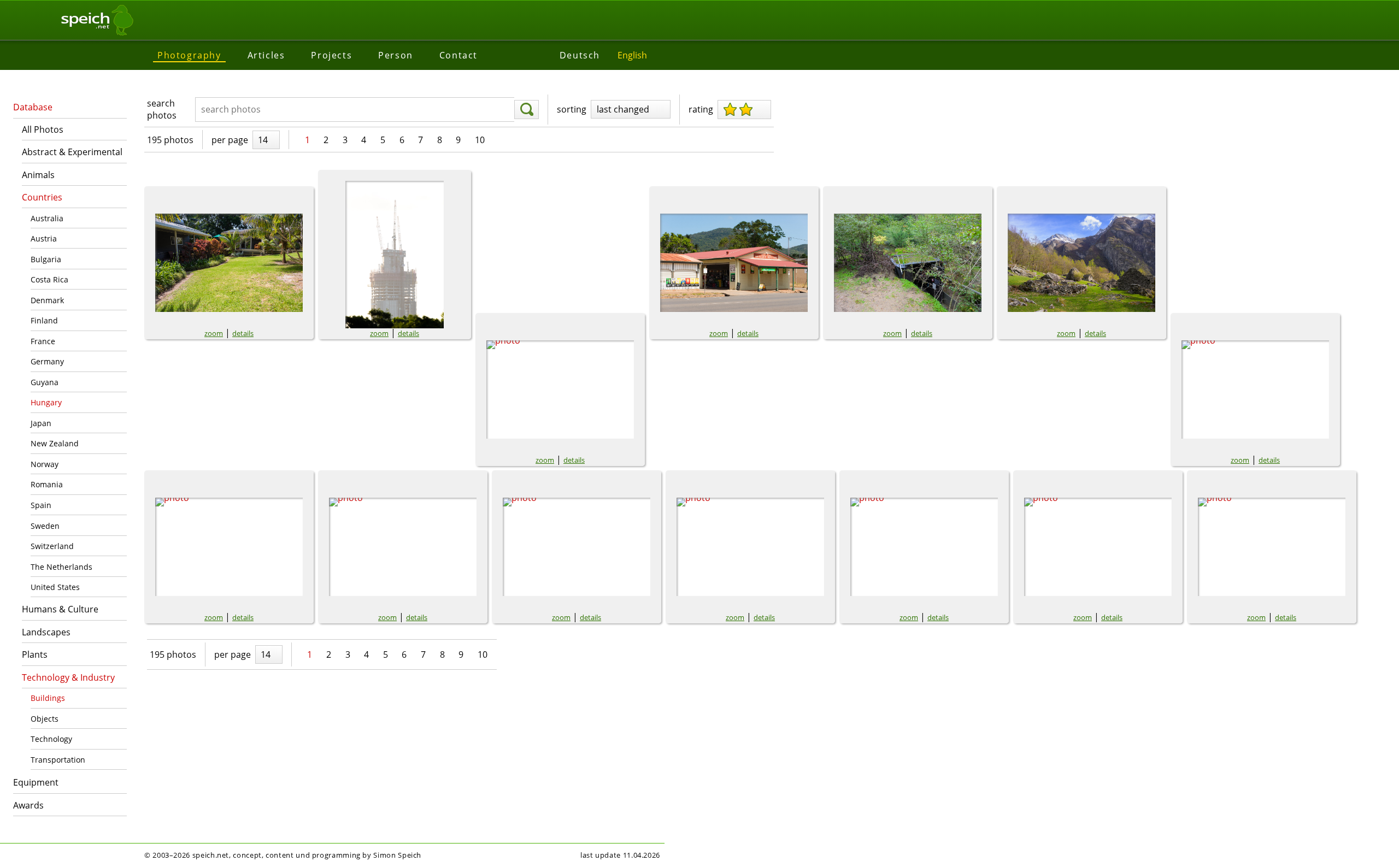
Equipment (35, 782)
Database (32, 107)
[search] (526, 110)
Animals (38, 175)
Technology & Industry (68, 677)
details (243, 333)
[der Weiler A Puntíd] (1081, 263)
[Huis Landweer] (229, 547)
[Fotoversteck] (907, 263)
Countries (42, 197)
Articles (266, 55)
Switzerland (52, 546)
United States (55, 587)
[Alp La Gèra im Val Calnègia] (1255, 389)
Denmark (47, 300)
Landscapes (46, 632)
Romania (47, 484)
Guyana (44, 382)
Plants (35, 654)
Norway (44, 464)
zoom (213, 333)
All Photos (42, 129)
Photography (189, 55)
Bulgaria (46, 259)
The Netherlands (61, 567)
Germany (47, 361)
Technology (51, 739)
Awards (28, 805)
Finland (44, 320)
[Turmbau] (394, 254)
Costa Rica (49, 279)
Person (395, 55)
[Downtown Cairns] (560, 389)
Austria (44, 238)
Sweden (45, 526)
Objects (44, 718)
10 (480, 140)
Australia (47, 218)
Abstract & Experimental (72, 152)
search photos (162, 109)
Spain (41, 505)
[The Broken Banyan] (229, 263)
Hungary (46, 402)
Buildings (48, 698)
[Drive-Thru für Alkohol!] (734, 263)
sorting (571, 109)
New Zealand (55, 443)
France (43, 341)
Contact (458, 55)
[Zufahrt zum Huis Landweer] (924, 547)
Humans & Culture (60, 609)
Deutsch (580, 55)
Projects (331, 55)
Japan (41, 423)
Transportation (58, 759)
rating (701, 109)
